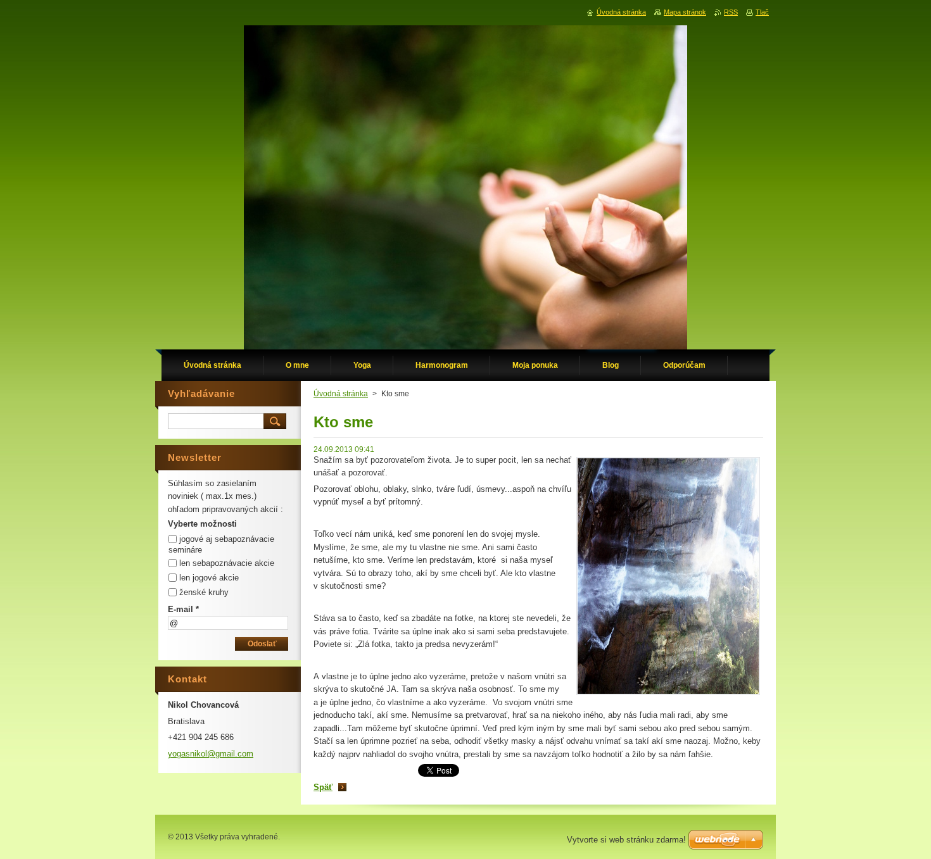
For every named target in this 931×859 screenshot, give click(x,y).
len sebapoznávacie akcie (226, 563)
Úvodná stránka (341, 394)
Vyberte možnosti (202, 524)
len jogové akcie (209, 577)
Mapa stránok (685, 12)
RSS (731, 12)
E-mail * (183, 609)
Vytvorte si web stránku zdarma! (626, 839)
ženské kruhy (204, 592)
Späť (323, 787)
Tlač (762, 12)
